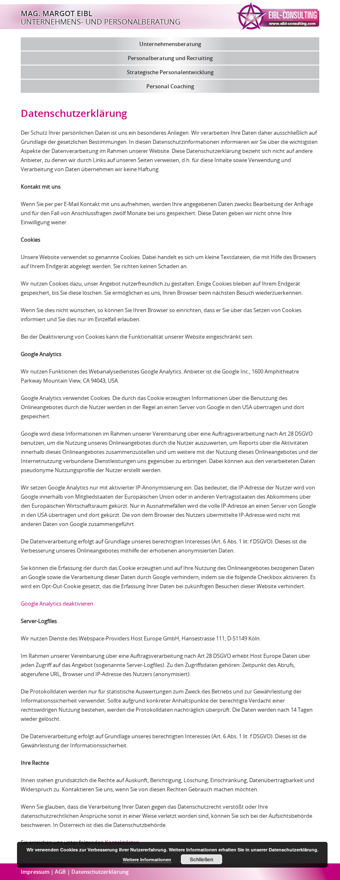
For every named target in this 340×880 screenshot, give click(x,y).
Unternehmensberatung (170, 44)
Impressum (36, 871)
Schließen (201, 859)
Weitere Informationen (147, 859)
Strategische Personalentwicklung (170, 72)
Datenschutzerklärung (100, 871)
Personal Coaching (170, 86)
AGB (61, 871)
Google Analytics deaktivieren (57, 603)
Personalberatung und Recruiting (170, 58)
